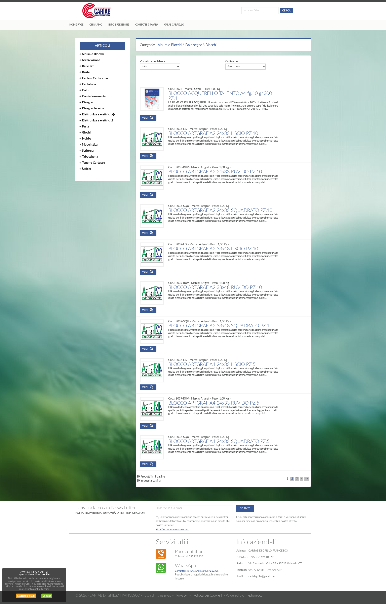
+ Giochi (85, 132)
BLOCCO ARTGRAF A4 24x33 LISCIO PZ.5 (212, 364)
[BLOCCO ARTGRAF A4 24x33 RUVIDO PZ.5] (152, 409)
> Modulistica (88, 144)
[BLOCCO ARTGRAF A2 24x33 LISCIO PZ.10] (152, 139)
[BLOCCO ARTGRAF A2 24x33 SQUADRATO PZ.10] (152, 216)
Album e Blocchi (170, 45)
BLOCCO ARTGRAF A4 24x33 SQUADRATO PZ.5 (219, 441)
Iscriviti (244, 508)
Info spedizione (118, 25)
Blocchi (211, 45)
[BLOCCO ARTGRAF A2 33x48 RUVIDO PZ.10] (152, 293)
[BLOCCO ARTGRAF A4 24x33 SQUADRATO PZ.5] (152, 447)
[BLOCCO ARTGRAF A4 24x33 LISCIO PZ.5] (152, 370)
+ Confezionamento (92, 96)
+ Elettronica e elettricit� (97, 114)
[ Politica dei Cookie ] (207, 595)
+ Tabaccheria (88, 156)
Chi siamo (95, 25)
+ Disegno (86, 102)
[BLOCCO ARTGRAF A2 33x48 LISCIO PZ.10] (152, 254)
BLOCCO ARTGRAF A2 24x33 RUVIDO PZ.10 (215, 171)
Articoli (102, 45)
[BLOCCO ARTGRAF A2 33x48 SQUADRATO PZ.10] (152, 331)
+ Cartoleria (87, 84)
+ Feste (84, 126)
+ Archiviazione (89, 60)
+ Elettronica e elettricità (96, 120)
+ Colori (84, 90)
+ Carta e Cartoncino (93, 78)
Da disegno (193, 45)
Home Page (76, 25)
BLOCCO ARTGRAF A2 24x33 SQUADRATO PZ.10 (220, 210)
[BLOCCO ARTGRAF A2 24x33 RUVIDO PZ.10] (152, 177)
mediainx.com (255, 595)
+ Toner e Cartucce (92, 162)
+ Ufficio (85, 168)
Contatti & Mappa (146, 25)
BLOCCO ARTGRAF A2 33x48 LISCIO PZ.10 (213, 249)
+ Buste (84, 72)
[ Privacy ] (182, 595)
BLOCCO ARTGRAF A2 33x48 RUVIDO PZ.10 (215, 287)
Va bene (47, 596)
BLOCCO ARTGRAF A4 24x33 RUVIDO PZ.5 (213, 403)
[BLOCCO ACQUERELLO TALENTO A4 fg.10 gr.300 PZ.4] (152, 99)
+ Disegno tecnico (91, 108)
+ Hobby (85, 138)
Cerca (286, 10)
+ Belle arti (86, 66)
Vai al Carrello (174, 25)
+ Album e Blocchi (91, 54)
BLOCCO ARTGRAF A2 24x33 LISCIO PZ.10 (213, 133)
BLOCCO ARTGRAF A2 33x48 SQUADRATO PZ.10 (220, 326)
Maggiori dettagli (26, 596)
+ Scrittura (86, 150)
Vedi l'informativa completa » (172, 529)
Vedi (146, 118)
